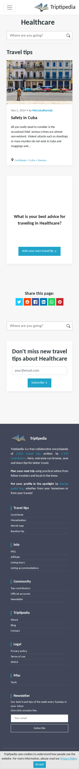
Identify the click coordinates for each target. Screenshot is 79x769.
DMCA (14, 662)
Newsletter (17, 599)
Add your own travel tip (38, 251)
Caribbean (21, 160)
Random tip (17, 531)
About (14, 619)
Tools (14, 682)
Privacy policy (19, 651)
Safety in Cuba (24, 118)
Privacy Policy (68, 758)
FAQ (13, 551)
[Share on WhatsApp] (51, 302)
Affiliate (15, 557)
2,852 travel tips (28, 453)
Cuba (32, 160)
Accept (39, 764)
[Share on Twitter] (19, 302)
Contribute (17, 514)
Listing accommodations (25, 568)
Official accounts (20, 593)
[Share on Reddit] (27, 302)
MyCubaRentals (42, 110)
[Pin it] (59, 302)
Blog (13, 625)
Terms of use (18, 656)
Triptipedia (62, 7)
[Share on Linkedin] (43, 302)
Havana (42, 160)
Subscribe (38, 382)
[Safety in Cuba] (39, 82)
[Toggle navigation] (10, 7)
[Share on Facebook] (35, 302)
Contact (15, 630)
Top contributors (20, 588)
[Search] (68, 35)
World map (17, 525)
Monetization (18, 520)
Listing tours (18, 562)
